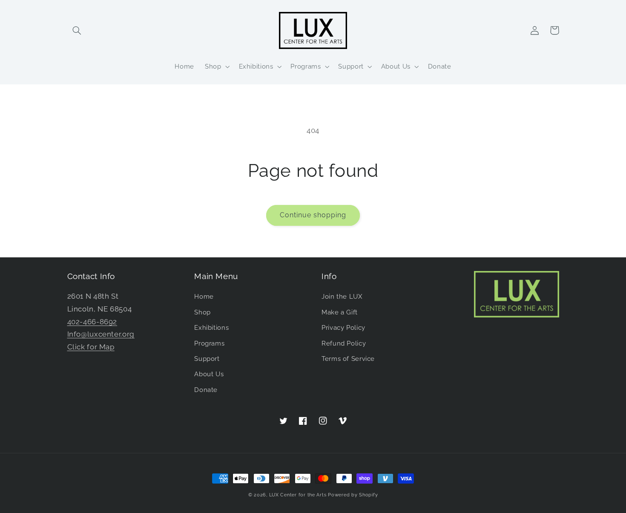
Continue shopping (313, 215)
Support (206, 358)
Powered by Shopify (353, 494)
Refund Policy (344, 343)
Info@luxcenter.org (101, 334)
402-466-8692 (92, 321)
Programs (209, 343)
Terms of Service (348, 358)
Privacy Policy (343, 327)
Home (204, 296)
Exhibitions (211, 327)
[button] (77, 30)
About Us (209, 374)
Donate (206, 389)
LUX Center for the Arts (298, 494)
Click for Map (91, 347)
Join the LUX (342, 296)
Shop (202, 312)
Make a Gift (340, 312)
